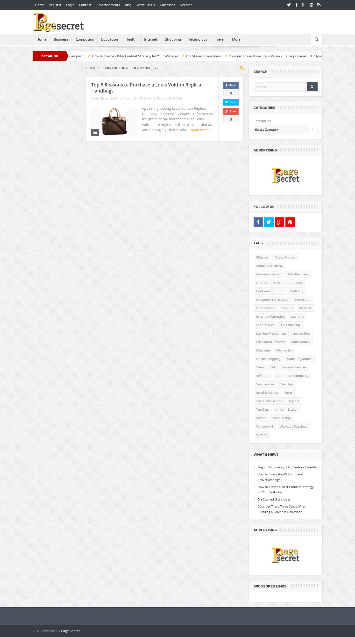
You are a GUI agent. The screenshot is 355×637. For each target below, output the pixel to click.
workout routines (293, 426)
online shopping (268, 359)
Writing (261, 435)
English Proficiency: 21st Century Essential (287, 467)
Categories (262, 121)
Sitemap (186, 5)
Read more (200, 130)
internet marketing (270, 316)
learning (297, 316)
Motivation (284, 350)
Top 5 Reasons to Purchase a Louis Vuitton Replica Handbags (146, 88)
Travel (220, 39)
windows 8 (264, 426)
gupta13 (111, 98)
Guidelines (167, 5)
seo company (298, 376)
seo (278, 376)
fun (280, 291)
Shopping (173, 39)
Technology (198, 39)
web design (282, 418)
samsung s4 (265, 367)
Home (39, 5)
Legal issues (265, 325)
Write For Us (145, 5)
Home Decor (265, 308)
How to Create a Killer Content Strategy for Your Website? (117, 56)
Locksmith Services (270, 342)
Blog (128, 5)
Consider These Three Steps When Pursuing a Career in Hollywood (260, 56)
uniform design (286, 409)
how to (287, 308)
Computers (85, 39)
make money (300, 342)
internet (305, 308)
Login (70, 5)
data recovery (297, 274)
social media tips (269, 401)
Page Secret (70, 631)
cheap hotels (285, 257)
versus (261, 418)
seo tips (287, 384)
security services (294, 367)
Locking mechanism (271, 333)
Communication (268, 274)
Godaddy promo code (272, 299)
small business (267, 392)
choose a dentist (269, 266)
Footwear (263, 291)
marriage (263, 350)
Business (61, 39)
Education (109, 39)
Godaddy (296, 291)
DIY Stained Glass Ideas (185, 56)
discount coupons (288, 283)
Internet (150, 39)
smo (288, 392)
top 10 (294, 401)
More (236, 39)
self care (262, 376)
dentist (262, 283)
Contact (85, 5)
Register (55, 5)
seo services (265, 384)
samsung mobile (299, 359)
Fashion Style (166, 98)
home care (303, 299)
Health (131, 39)
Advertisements (108, 5)
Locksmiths (301, 333)
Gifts (179, 98)
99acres (262, 257)
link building (290, 325)
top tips (262, 409)
